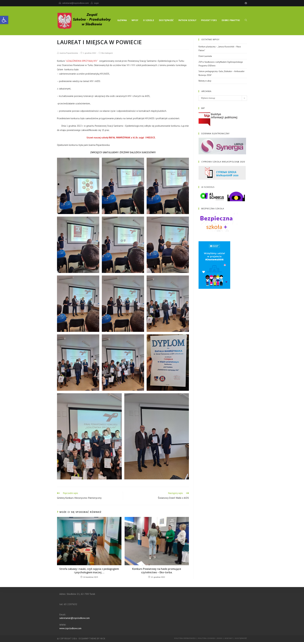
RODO (219, 638)
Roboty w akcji (205, 80)
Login (96, 3)
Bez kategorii (107, 53)
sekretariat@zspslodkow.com (75, 3)
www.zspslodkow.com (70, 628)
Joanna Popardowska (69, 53)
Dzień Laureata (205, 56)
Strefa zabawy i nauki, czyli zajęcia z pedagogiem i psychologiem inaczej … (89, 570)
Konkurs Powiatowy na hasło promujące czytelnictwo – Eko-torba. (156, 570)
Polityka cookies (206, 638)
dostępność (241, 638)
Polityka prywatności (185, 638)
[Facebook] (245, 3)
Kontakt (229, 638)
